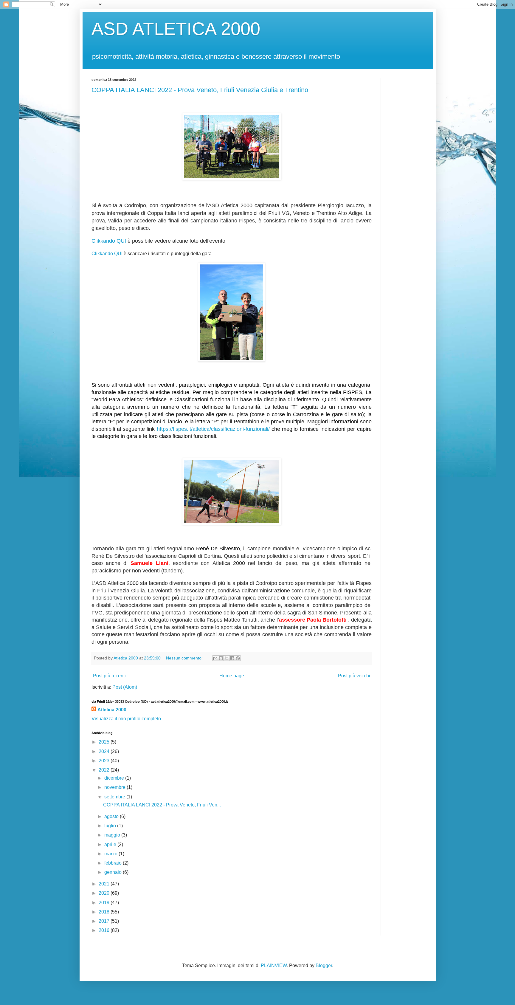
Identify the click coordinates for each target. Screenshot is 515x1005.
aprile (110, 844)
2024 (105, 751)
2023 (105, 760)
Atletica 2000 (111, 709)
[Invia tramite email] (215, 658)
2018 (105, 911)
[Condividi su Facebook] (232, 658)
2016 (105, 930)
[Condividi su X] (226, 658)
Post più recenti (109, 675)
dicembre (114, 778)
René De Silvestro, (218, 549)
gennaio (113, 872)
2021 (105, 883)
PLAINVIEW (274, 965)
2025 (105, 741)
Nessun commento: (185, 658)
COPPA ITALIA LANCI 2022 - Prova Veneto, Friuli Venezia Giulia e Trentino (199, 90)
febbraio (113, 862)
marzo (111, 853)
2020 (105, 893)
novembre (115, 787)
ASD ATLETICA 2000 (175, 29)
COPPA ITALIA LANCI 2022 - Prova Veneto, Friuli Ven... (162, 804)
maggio (112, 834)
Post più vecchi (354, 675)
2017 (105, 921)
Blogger (324, 965)
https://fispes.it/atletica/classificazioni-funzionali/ (213, 429)
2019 (105, 902)
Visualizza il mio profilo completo (126, 718)
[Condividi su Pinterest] (238, 658)
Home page (231, 675)
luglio (110, 825)
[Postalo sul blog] (221, 658)
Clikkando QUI (109, 241)
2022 (105, 769)
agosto (112, 816)
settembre (115, 796)
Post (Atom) (124, 687)
